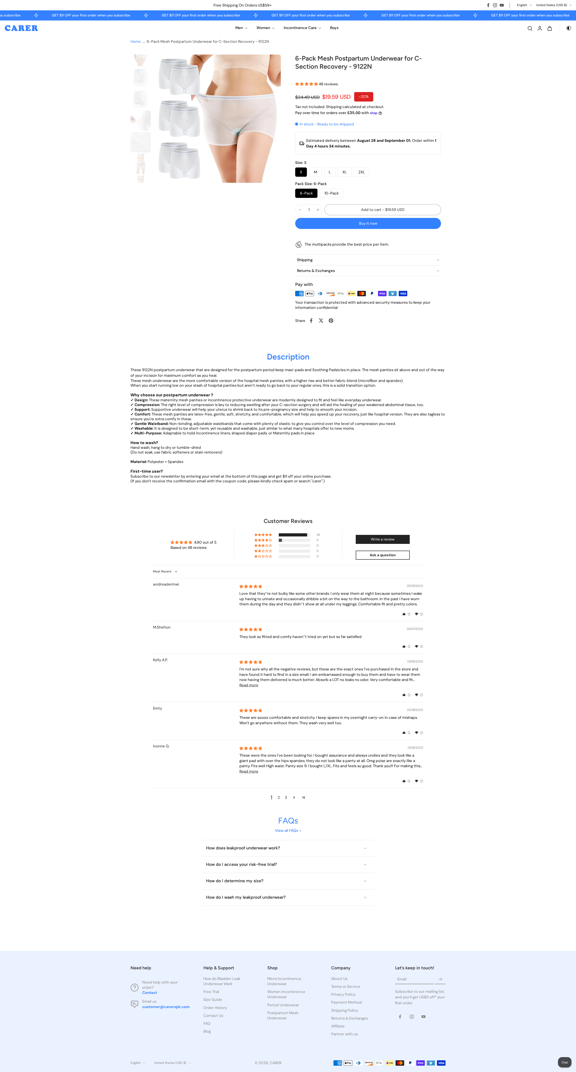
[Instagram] (495, 5)
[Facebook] (488, 5)
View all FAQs (286, 830)
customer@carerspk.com (166, 1006)
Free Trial (211, 991)
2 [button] (279, 797)
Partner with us (344, 1033)
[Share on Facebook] (311, 321)
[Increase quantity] (317, 209)
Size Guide (212, 999)
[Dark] (566, 28)
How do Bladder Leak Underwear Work (221, 981)
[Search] (530, 28)
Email (402, 979)
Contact (149, 992)
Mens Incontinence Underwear (284, 981)
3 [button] (286, 797)
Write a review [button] (382, 539)
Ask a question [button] (383, 555)
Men (239, 27)
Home (135, 41)
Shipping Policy (344, 1010)
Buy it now (368, 223)
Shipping (334, 106)
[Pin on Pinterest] (331, 321)
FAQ (206, 1023)
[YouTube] (501, 5)
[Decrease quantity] (299, 209)
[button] (307, 83)
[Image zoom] (217, 118)
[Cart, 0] (550, 28)
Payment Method (346, 1002)
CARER (275, 1063)
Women (263, 27)
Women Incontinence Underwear (286, 994)
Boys (334, 27)
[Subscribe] (440, 979)
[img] (250, 586)
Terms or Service (345, 986)
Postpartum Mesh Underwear (283, 1015)
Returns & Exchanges (349, 1018)
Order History (215, 1007)
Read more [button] (248, 685)
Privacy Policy (343, 994)
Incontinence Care (300, 27)
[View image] (140, 56)
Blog (207, 1031)
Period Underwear (283, 1004)
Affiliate (338, 1026)
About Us (339, 978)
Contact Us (213, 1015)
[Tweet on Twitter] (321, 321)
